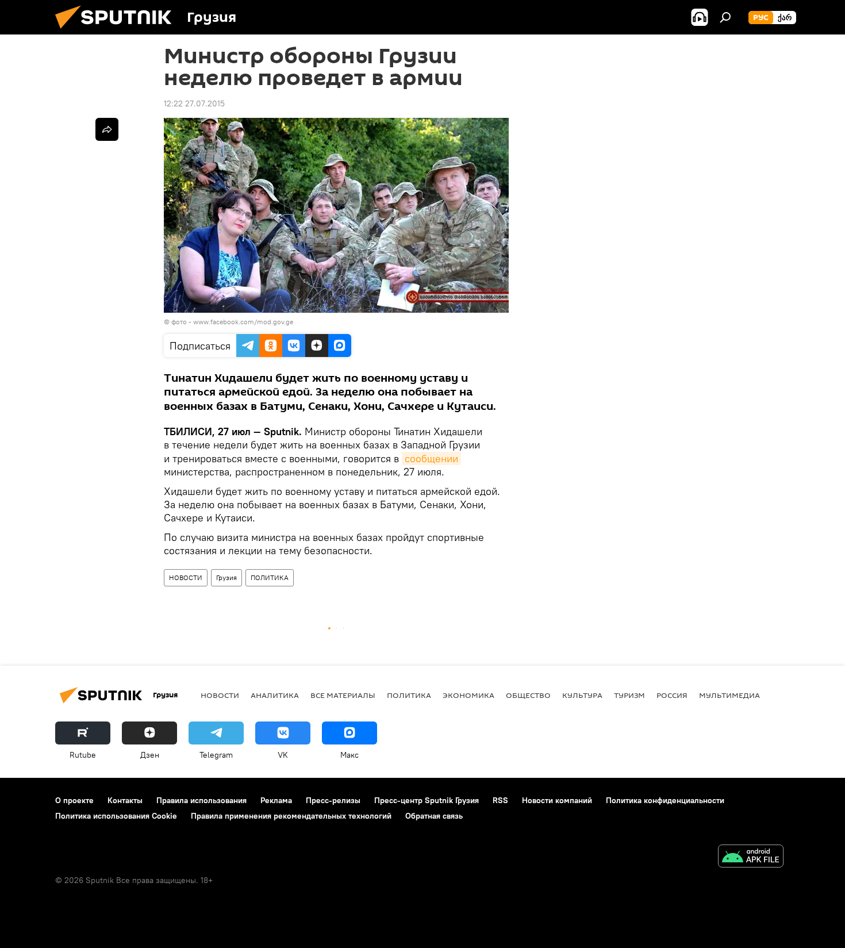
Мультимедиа (729, 695)
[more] (106, 129)
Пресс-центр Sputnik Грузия (426, 800)
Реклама (276, 800)
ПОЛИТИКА (270, 577)
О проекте (74, 800)
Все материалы (342, 695)
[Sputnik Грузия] (118, 31)
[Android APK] (751, 857)
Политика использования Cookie (116, 816)
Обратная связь (434, 816)
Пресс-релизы (333, 800)
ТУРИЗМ (629, 695)
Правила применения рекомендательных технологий (291, 816)
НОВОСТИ (185, 577)
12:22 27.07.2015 (194, 103)
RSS (500, 800)
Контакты (125, 800)
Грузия (226, 577)
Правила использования (201, 800)
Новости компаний (557, 800)
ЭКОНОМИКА (468, 695)
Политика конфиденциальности (665, 800)
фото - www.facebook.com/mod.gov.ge (232, 321)
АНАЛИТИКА (275, 695)
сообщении (431, 458)
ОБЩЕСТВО (528, 695)
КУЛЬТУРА (582, 695)
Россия (671, 695)
